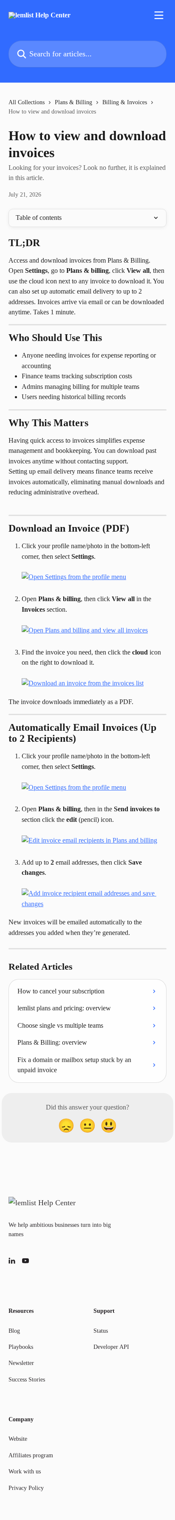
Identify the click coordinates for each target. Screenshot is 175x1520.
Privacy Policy (26, 1488)
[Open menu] (159, 15)
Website (17, 1439)
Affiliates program (30, 1455)
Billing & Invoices (124, 102)
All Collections (26, 102)
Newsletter (21, 1363)
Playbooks (20, 1347)
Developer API (111, 1347)
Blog (14, 1331)
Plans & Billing (73, 102)
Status (100, 1331)
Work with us (24, 1471)
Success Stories (26, 1379)
